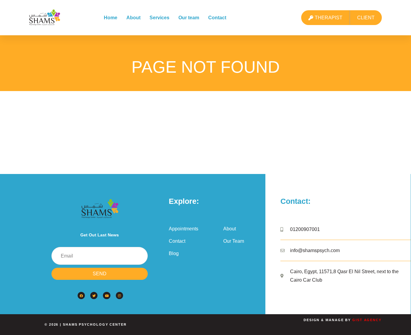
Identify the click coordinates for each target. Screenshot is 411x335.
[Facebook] (81, 295)
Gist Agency (367, 320)
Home (110, 17)
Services (159, 17)
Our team (188, 17)
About (133, 17)
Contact (217, 17)
